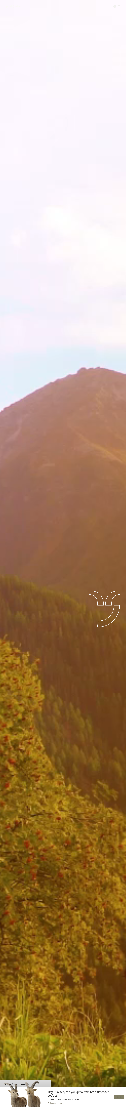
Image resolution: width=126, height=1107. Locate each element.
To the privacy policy (55, 1103)
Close (119, 1097)
